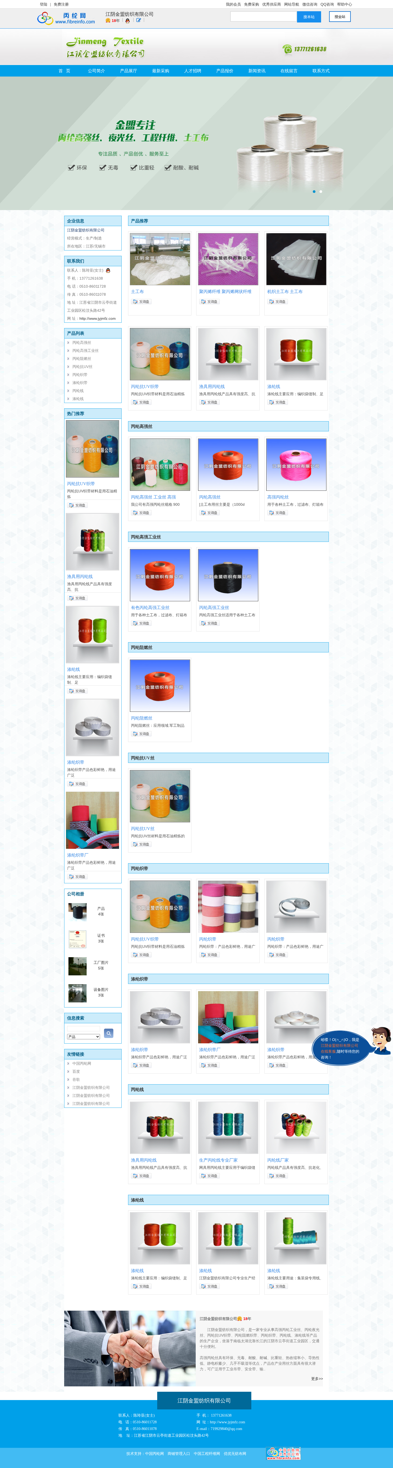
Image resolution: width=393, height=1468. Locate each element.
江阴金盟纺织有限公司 (130, 14)
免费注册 (61, 4)
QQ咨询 (327, 4)
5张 (101, 968)
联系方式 (321, 71)
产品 (101, 908)
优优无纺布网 (235, 1453)
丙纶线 (78, 391)
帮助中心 (344, 4)
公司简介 (96, 71)
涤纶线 (78, 399)
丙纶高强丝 (81, 342)
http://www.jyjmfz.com (97, 318)
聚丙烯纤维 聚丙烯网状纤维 (225, 291)
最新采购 (160, 71)
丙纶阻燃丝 (81, 358)
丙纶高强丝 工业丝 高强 (153, 497)
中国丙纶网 (81, 1063)
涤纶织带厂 (77, 855)
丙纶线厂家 (278, 1160)
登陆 (43, 4)
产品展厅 (128, 71)
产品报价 (224, 71)
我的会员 (233, 4)
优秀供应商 (271, 4)
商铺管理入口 (179, 1453)
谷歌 (76, 1079)
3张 (101, 941)
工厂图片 (101, 962)
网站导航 (291, 4)
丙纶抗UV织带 (81, 483)
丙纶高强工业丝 (85, 350)
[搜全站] (342, 16)
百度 (76, 1071)
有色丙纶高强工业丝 (150, 607)
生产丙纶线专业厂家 (218, 1160)
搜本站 (309, 17)
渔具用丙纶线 (80, 576)
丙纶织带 (79, 374)
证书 (101, 935)
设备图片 (101, 989)
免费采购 (251, 4)
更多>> (317, 1378)
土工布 (137, 291)
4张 (101, 914)
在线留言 (289, 71)
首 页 (64, 71)
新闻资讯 (256, 71)
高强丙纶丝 (278, 497)
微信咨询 (309, 4)
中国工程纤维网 (207, 1453)
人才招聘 (192, 71)
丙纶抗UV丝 (82, 366)
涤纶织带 (79, 383)
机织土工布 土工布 (285, 291)
